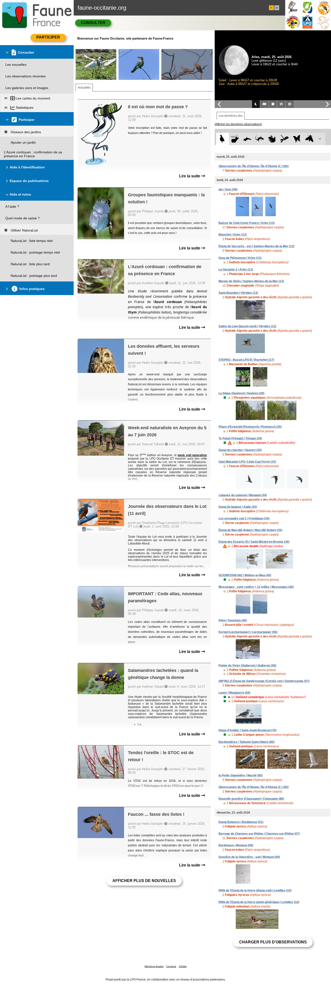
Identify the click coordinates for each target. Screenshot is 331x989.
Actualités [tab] (84, 87)
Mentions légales (154, 966)
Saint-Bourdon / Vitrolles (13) (238, 293)
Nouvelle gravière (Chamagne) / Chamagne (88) (251, 798)
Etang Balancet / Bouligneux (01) (241, 822)
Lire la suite (190, 176)
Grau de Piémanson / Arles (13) (240, 258)
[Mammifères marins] (247, 139)
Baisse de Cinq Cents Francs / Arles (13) (247, 223)
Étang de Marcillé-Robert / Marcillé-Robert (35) (250, 530)
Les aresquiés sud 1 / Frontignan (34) (244, 518)
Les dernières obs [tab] (231, 115)
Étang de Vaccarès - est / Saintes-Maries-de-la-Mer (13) (256, 246)
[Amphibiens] (272, 139)
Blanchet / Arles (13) (233, 234)
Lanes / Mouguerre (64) (234, 692)
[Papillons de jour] (297, 139)
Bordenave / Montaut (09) (236, 845)
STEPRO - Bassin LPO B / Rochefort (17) (246, 360)
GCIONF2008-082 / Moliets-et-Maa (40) (245, 575)
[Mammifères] (235, 139)
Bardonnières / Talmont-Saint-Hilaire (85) (247, 742)
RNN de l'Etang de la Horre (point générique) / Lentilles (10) (259, 902)
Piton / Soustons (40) (233, 620)
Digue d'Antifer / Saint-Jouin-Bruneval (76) (247, 730)
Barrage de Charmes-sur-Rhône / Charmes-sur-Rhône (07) (259, 833)
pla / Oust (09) (228, 189)
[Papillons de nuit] (309, 139)
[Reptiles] (259, 139)
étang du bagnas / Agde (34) (238, 507)
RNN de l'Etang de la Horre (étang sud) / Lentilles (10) (255, 890)
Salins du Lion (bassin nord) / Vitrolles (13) (247, 326)
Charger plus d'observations (273, 942)
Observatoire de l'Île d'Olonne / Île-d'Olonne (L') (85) (254, 166)
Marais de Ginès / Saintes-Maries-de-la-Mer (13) (251, 281)
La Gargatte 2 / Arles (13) (236, 269)
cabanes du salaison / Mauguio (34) (243, 495)
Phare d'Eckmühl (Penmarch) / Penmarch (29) (250, 427)
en (277, 8)
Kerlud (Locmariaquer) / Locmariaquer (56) (248, 632)
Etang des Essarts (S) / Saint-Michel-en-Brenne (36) (254, 542)
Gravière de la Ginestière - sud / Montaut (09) (249, 857)
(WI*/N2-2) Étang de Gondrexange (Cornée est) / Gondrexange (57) (264, 681)
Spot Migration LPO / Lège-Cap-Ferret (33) (247, 461)
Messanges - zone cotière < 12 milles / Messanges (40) (256, 587)
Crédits (183, 966)
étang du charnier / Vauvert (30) (240, 450)
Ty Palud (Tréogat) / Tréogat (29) (240, 438)
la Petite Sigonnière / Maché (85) (241, 775)
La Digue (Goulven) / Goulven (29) (241, 393)
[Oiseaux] (222, 139)
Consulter (93, 23)
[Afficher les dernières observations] (238, 124)
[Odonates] (284, 139)
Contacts (171, 966)
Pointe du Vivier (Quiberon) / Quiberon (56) (247, 665)
